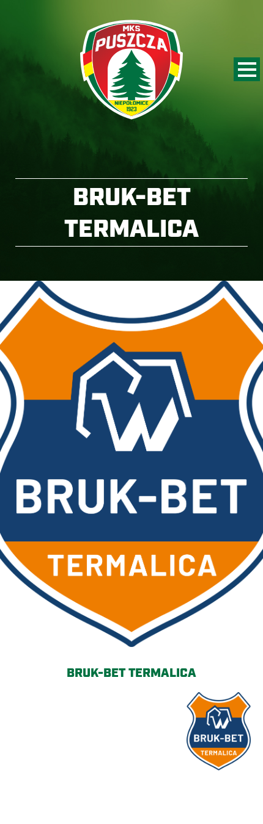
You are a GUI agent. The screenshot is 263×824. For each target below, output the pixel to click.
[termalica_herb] (131, 464)
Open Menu (247, 69)
